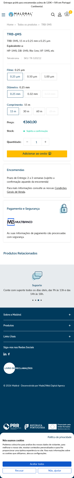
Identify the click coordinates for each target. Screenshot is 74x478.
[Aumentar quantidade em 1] (45, 141)
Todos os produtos (27, 24)
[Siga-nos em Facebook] (9, 354)
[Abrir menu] (3, 14)
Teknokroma (13, 58)
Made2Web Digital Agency (52, 385)
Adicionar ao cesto (35, 153)
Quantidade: (14, 141)
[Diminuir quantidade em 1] (27, 141)
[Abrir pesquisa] (53, 15)
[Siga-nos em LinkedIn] (4, 354)
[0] (67, 15)
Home (10, 24)
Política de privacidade (59, 437)
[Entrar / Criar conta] (59, 15)
